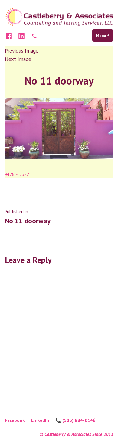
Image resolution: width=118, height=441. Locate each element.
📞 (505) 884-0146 (75, 420)
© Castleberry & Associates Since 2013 (76, 434)
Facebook (15, 420)
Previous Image (21, 50)
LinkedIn (40, 420)
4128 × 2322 (17, 174)
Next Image (18, 59)
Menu (104, 35)
